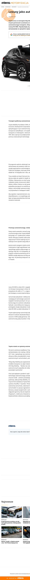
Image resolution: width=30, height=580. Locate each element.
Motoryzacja (7, 6)
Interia (2, 6)
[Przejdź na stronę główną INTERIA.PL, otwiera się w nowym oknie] (6, 3)
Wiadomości (14, 6)
